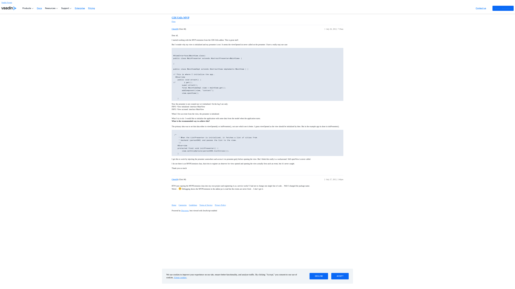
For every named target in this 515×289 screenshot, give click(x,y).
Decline (319, 276)
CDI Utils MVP (180, 17)
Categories (183, 205)
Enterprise (80, 8)
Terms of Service (205, 205)
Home (174, 205)
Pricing (91, 8)
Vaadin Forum (6, 3)
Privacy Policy (220, 205)
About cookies (180, 277)
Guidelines (193, 205)
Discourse (185, 211)
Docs (39, 8)
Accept (340, 276)
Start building (503, 8)
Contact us (481, 8)
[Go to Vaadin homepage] (9, 8)
